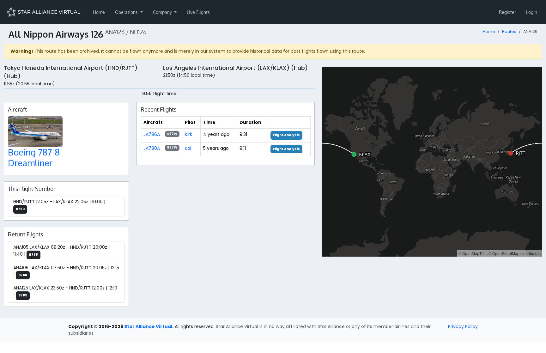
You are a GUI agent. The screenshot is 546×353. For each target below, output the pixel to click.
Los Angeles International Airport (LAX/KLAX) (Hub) (235, 68)
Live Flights (198, 12)
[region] (432, 162)
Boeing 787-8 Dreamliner (34, 157)
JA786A (151, 134)
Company (163, 12)
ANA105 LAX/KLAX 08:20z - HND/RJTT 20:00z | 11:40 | (61, 250)
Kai (188, 148)
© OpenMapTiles (473, 253)
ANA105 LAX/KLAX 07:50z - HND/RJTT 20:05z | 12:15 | (66, 271)
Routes (509, 31)
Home (99, 12)
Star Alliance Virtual (148, 326)
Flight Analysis (286, 135)
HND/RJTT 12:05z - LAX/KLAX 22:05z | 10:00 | (59, 204)
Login (531, 12)
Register (507, 12)
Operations (127, 12)
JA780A (151, 148)
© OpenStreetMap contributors (514, 253)
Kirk (188, 134)
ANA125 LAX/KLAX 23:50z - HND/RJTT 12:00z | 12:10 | (65, 291)
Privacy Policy (463, 326)
